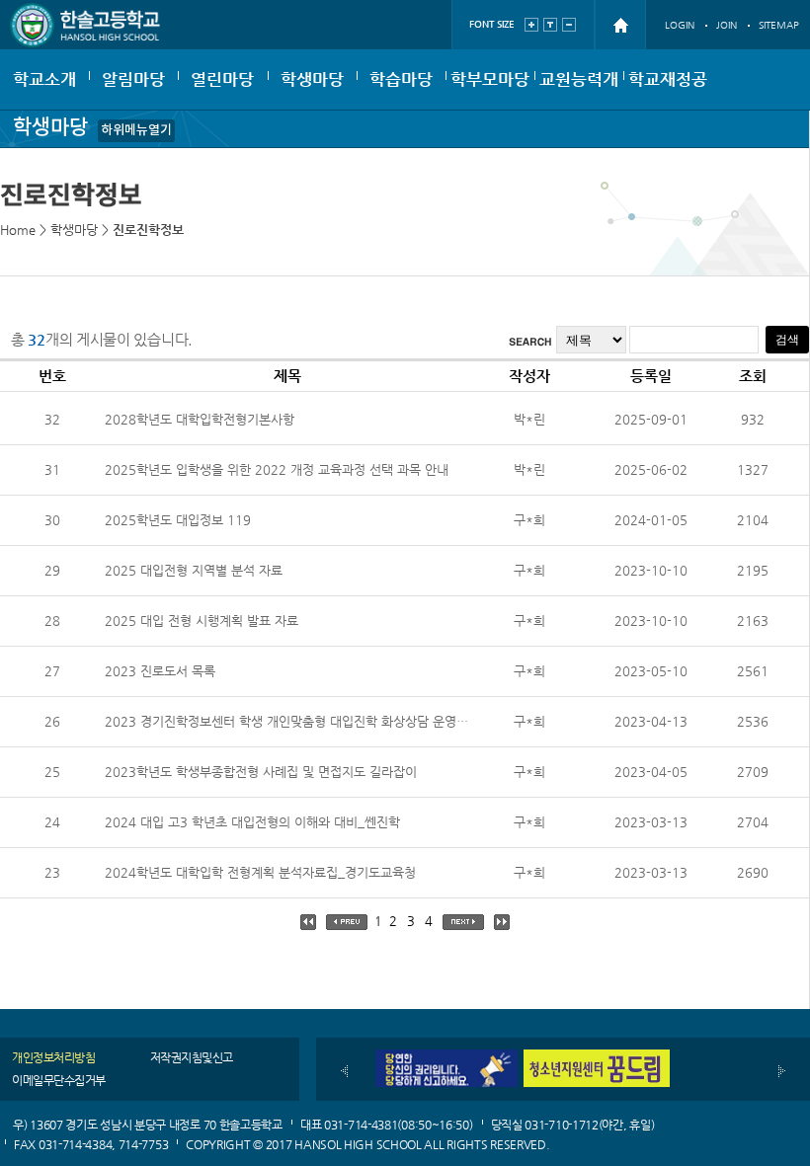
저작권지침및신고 (191, 1057)
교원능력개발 (578, 89)
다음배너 (781, 1071)
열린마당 (222, 79)
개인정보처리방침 (53, 1057)
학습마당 (401, 79)
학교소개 (44, 79)
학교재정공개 (667, 89)
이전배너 (344, 1071)
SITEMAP (779, 25)
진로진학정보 (148, 229)
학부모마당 (489, 79)
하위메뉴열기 (136, 130)
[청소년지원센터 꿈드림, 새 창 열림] (597, 1056)
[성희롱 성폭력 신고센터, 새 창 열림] (444, 1056)
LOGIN (679, 25)
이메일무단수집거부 (59, 1080)
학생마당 (312, 79)
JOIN (726, 25)
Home (18, 229)
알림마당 (133, 79)
